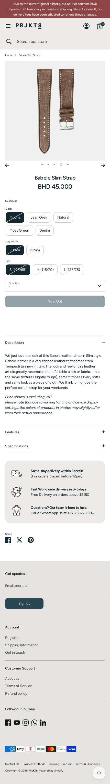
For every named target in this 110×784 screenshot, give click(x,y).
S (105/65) (17, 270)
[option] (55, 111)
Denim (44, 230)
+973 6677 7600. (81, 513)
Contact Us (12, 764)
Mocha (14, 217)
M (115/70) (45, 270)
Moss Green (19, 230)
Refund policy (16, 693)
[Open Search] (8, 41)
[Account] (86, 23)
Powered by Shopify (51, 770)
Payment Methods (34, 764)
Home (9, 55)
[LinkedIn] (43, 722)
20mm (14, 250)
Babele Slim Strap (29, 55)
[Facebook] (8, 722)
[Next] (103, 165)
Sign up (24, 603)
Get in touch (15, 652)
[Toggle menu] (8, 26)
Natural (63, 217)
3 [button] (54, 164)
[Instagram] (26, 722)
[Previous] (7, 165)
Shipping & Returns (60, 764)
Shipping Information (22, 645)
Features (12, 432)
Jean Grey (39, 217)
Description (14, 342)
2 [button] (48, 164)
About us (12, 678)
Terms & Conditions (88, 764)
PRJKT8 (33, 770)
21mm (35, 250)
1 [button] (42, 164)
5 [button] (68, 164)
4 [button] (61, 164)
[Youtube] (17, 722)
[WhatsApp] (34, 722)
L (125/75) (72, 270)
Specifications (16, 446)
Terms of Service (18, 686)
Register (12, 638)
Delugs (13, 201)
